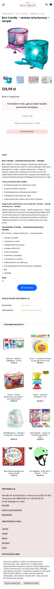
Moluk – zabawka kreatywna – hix (40, 396)
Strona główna (8, 14)
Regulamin (7, 514)
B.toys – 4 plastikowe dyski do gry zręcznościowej (40, 360)
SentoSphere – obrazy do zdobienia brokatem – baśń (40, 435)
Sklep (17, 14)
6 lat (23, 310)
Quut (4, 547)
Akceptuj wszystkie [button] (31, 583)
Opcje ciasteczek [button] (12, 583)
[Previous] (6, 49)
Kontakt (5, 505)
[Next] (47, 49)
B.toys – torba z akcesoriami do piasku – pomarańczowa (14, 397)
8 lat (31, 310)
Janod (5, 528)
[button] (3, 5)
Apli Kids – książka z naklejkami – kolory (14, 360)
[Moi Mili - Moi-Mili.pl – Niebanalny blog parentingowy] (27, 5)
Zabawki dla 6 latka (37, 14)
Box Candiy (25, 305)
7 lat (27, 310)
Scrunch (6, 543)
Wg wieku (24, 14)
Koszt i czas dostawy (12, 510)
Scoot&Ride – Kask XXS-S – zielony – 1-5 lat (40, 472)
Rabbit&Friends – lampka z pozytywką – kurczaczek (14, 434)
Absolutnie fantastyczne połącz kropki (14, 472)
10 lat (39, 310)
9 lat (34, 310)
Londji (4, 533)
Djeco (4, 538)
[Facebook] (27, 287)
